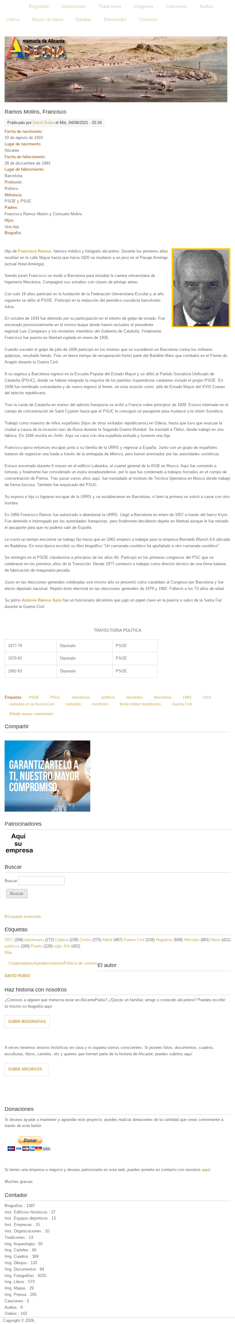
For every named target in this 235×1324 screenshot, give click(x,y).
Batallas (83, 19)
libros (215, 939)
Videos (13, 19)
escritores (100, 704)
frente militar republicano (140, 704)
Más (8, 952)
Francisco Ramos (34, 251)
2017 (9, 939)
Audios (206, 6)
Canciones (176, 6)
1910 (207, 697)
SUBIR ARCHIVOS (25, 1069)
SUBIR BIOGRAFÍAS (27, 1021)
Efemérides (115, 19)
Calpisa (61, 939)
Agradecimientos (49, 963)
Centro (85, 939)
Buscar (11, 880)
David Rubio (43, 122)
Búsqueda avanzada (23, 916)
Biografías (39, 6)
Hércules (192, 939)
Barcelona (162, 697)
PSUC (55, 697)
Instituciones (73, 6)
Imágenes (144, 6)
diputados (134, 697)
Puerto (37, 946)
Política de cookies (81, 963)
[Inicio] (116, 69)
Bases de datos (47, 19)
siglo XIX (62, 946)
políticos (108, 697)
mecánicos (81, 697)
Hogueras (164, 939)
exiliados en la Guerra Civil (31, 704)
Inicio (11, 6)
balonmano (34, 939)
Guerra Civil (182, 704)
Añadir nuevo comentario (31, 713)
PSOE (34, 697)
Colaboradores (21, 963)
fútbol (107, 939)
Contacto (148, 19)
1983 (187, 697)
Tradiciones (110, 6)
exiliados (73, 704)
